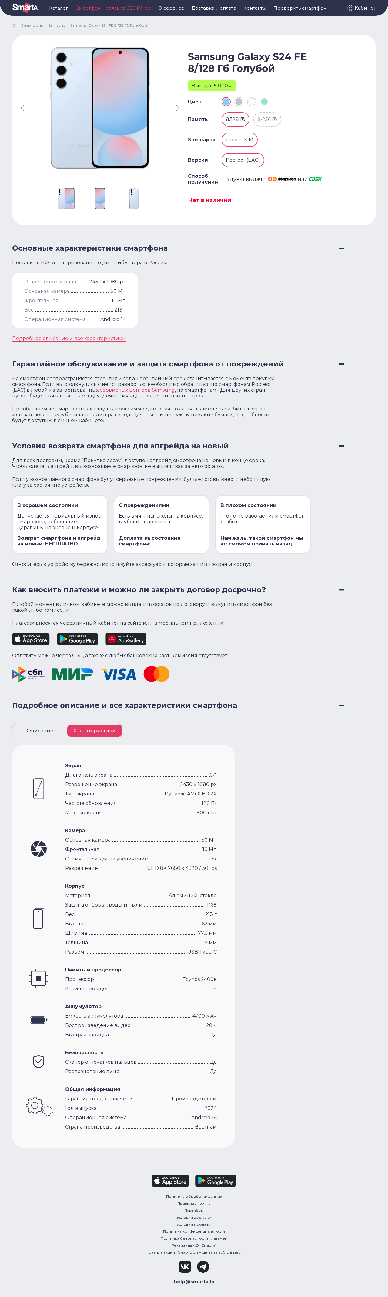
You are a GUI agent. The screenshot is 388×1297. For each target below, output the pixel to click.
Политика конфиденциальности (194, 1231)
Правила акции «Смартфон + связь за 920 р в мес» (194, 1252)
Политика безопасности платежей (194, 1238)
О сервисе (171, 8)
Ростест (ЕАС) (243, 160)
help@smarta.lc (194, 1282)
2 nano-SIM (239, 140)
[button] (361, 8)
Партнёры (194, 1210)
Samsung (56, 25)
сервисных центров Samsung (137, 390)
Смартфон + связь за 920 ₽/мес (113, 8)
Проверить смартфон (299, 8)
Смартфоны (32, 25)
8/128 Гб (235, 119)
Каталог (58, 8)
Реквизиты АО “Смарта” (194, 1245)
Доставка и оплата (214, 8)
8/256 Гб (267, 119)
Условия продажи (194, 1224)
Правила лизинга (194, 1203)
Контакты (254, 8)
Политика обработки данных (194, 1196)
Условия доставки (194, 1217)
